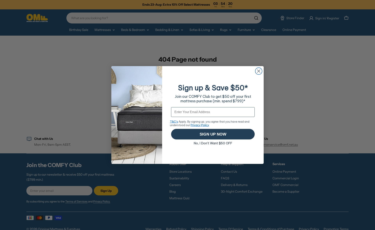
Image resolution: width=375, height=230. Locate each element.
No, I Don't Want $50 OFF (213, 143)
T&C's (174, 121)
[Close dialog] (258, 71)
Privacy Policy (200, 125)
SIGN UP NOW (213, 134)
